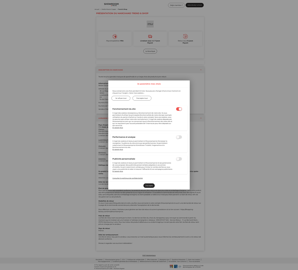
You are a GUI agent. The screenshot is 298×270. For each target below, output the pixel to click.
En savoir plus (117, 127)
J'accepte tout (142, 98)
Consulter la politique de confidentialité (127, 178)
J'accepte (149, 186)
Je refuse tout (121, 98)
